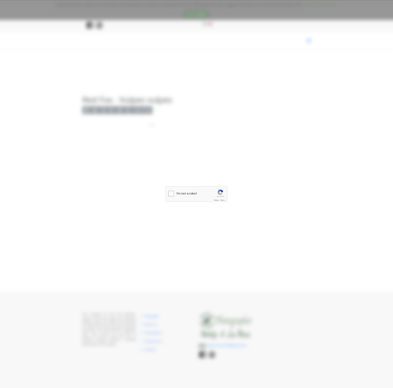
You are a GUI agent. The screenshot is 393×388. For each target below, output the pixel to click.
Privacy (216, 200)
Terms (222, 200)
